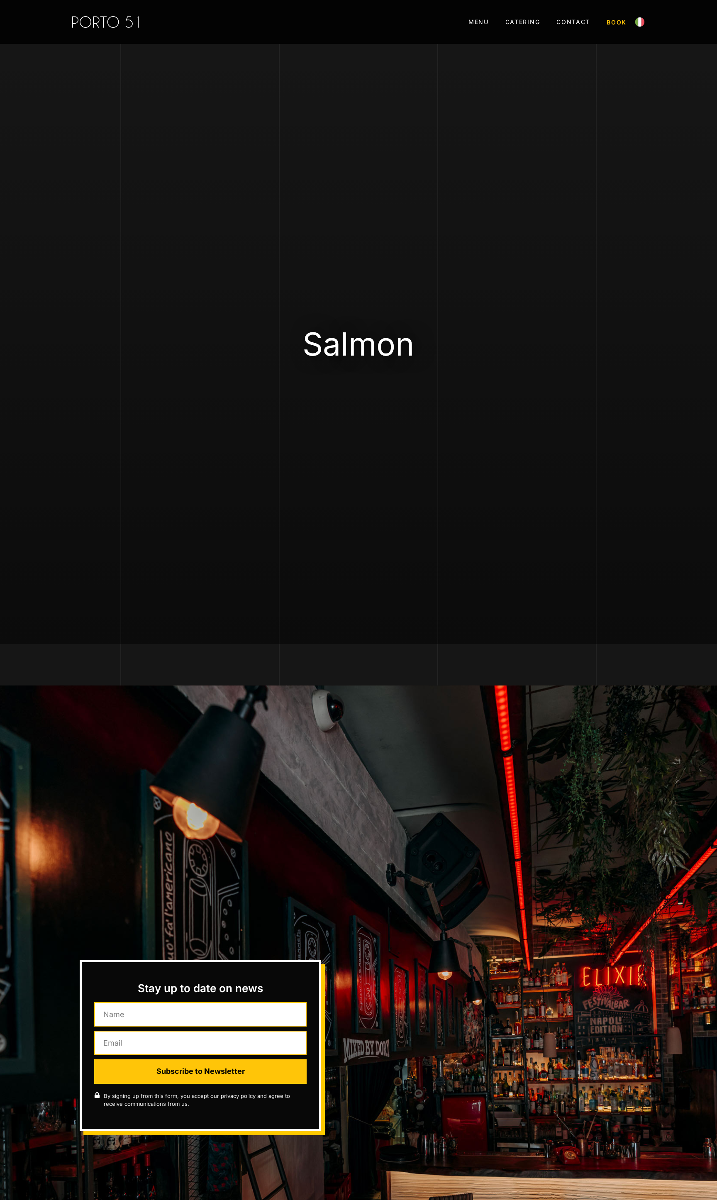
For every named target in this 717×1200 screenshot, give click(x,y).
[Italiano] (640, 24)
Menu (478, 21)
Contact (573, 21)
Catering (522, 21)
